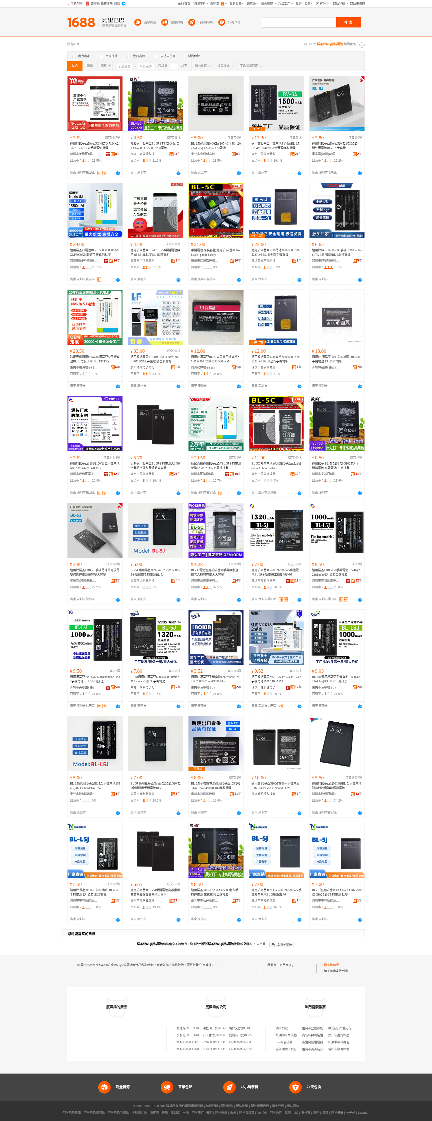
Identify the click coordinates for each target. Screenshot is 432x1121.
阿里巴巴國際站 (94, 1113)
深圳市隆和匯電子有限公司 (84, 474)
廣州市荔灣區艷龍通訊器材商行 (265, 154)
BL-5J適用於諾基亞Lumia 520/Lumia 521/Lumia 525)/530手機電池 (154, 679)
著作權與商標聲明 (191, 1106)
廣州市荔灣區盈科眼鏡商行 (346, 1035)
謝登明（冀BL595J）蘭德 (219, 1028)
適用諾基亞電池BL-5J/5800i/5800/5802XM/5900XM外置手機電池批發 (95, 253)
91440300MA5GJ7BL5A (244, 1042)
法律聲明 (212, 1106)
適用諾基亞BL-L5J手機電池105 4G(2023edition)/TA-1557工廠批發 (336, 572)
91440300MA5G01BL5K (192, 1049)
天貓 (165, 1113)
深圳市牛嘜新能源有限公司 (84, 900)
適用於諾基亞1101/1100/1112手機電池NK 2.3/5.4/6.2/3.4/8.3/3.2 (95, 466)
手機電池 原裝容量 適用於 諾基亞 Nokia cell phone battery (215, 253)
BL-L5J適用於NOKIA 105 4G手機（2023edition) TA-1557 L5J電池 (216, 146)
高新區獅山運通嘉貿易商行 (320, 1035)
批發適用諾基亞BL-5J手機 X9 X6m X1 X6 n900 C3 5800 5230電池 (154, 146)
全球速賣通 (139, 1113)
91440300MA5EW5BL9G (245, 1049)
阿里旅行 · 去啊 (202, 1113)
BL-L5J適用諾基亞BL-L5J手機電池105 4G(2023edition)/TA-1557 (95, 786)
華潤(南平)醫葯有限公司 (344, 1028)
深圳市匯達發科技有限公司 (84, 261)
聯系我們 (278, 1106)
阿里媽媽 (221, 1113)
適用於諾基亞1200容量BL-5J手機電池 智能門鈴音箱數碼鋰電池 (337, 786)
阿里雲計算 (246, 1113)
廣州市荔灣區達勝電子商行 (204, 261)
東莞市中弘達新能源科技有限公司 (204, 900)
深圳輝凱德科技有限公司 (326, 367)
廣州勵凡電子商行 (142, 367)
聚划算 (175, 1113)
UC (296, 1113)
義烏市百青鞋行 (312, 1049)
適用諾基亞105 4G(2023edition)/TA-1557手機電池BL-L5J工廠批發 (95, 679)
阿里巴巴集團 (72, 1113)
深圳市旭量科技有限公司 (326, 261)
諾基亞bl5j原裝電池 (292, 965)
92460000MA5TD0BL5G (218, 1042)
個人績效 (282, 1028)
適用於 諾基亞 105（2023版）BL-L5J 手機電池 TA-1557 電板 (336, 359)
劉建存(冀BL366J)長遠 (191, 1028)
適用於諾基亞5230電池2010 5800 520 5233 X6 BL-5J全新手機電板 (276, 253)
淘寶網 (154, 1113)
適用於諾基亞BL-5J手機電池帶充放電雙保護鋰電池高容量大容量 (95, 572)
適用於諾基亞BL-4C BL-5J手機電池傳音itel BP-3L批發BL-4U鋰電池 (155, 253)
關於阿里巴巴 (260, 1106)
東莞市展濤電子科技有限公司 (84, 367)
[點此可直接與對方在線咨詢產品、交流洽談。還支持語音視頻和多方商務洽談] (118, 173)
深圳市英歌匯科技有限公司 (84, 154)
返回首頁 (262, 944)
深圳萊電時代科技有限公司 (265, 261)
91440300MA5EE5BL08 (218, 1049)
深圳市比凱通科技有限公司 (326, 794)
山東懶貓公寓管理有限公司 (346, 1042)
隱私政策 (242, 1106)
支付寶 (305, 1113)
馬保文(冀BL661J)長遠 (243, 1028)
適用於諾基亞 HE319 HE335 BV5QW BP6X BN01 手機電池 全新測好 (154, 359)
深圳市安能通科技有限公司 (144, 154)
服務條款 (227, 1106)
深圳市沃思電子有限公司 (204, 580)
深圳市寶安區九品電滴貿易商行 (265, 367)
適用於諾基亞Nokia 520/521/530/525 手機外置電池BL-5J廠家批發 (277, 892)
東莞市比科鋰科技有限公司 (144, 580)
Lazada (363, 1113)
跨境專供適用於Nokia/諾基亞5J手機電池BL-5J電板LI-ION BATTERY (95, 359)
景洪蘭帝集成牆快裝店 (291, 1035)
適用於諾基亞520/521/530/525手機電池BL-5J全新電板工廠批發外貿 (275, 572)
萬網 (288, 1113)
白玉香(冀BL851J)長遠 (217, 1035)
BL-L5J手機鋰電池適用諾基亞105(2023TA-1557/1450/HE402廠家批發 (215, 786)
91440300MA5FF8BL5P (191, 1042)
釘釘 (325, 1113)
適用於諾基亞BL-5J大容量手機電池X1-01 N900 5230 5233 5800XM (215, 359)
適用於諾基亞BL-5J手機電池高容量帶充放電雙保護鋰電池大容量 (155, 892)
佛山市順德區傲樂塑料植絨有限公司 (352, 1049)
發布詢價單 (331, 965)
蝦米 (233, 1113)
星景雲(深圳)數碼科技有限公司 (326, 154)
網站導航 (293, 1106)
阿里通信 (276, 1113)
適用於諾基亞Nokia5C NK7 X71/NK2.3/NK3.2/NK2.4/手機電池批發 (94, 146)
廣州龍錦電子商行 (203, 367)
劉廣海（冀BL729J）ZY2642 (247, 1035)
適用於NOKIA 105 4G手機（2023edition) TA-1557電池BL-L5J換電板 (337, 253)
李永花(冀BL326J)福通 (191, 1035)
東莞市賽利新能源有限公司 (204, 154)
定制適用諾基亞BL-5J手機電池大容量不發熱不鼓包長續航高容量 (155, 466)
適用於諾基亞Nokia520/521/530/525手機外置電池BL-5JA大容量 (336, 146)
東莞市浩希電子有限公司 (144, 687)
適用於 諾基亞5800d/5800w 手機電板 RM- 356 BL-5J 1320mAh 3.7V (276, 786)
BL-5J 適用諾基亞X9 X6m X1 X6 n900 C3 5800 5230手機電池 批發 (337, 892)
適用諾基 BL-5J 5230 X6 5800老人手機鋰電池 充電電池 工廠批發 (335, 466)
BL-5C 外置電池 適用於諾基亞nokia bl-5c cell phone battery (276, 466)
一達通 (350, 1113)
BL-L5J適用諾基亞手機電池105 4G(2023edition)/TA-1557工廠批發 (336, 679)
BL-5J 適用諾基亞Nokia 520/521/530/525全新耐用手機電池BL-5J (155, 572)
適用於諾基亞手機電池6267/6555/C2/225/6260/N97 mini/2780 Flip (215, 679)
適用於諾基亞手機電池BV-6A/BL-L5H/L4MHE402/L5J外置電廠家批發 (275, 146)
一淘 (186, 1113)
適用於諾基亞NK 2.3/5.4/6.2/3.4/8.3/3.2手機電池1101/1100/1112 (276, 679)
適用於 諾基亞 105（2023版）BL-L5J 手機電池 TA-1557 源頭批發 (94, 892)
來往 (316, 1113)
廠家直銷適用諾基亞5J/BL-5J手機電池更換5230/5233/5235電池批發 (216, 466)
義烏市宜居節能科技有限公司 (321, 1028)
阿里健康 (337, 1113)
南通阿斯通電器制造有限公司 (321, 1042)
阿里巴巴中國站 (118, 1113)
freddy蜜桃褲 (284, 1042)
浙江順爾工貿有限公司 (291, 1049)
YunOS (262, 1113)
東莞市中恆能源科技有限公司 (144, 261)
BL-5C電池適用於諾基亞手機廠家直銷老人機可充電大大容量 (214, 572)
